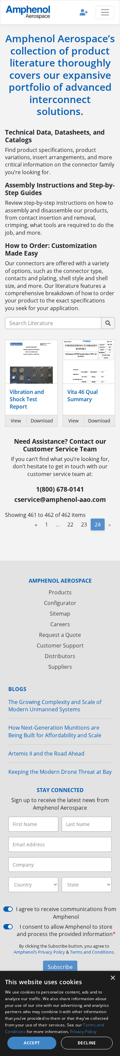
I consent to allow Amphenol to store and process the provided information (66, 930)
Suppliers (60, 666)
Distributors (60, 656)
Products (60, 592)
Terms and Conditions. (92, 952)
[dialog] (60, 1013)
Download (42, 420)
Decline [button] (87, 1043)
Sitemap (60, 613)
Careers (60, 624)
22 (70, 524)
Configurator (60, 603)
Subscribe (60, 967)
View (16, 420)
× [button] (112, 978)
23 (84, 524)
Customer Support (60, 645)
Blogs (17, 689)
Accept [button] (32, 1043)
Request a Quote (60, 635)
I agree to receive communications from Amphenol (66, 912)
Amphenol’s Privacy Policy (40, 952)
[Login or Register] (84, 12)
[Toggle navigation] (105, 12)
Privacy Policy (83, 1031)
